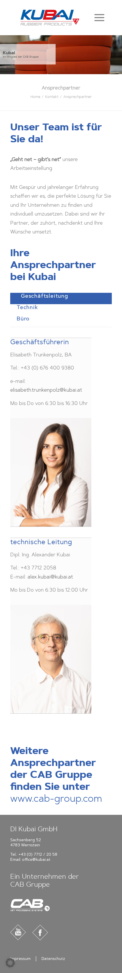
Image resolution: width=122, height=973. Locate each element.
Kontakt (51, 97)
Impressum (20, 958)
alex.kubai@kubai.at (50, 577)
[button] (99, 17)
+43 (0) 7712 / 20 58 (37, 854)
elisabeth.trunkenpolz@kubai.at (46, 390)
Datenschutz (53, 958)
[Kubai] (49, 18)
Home (35, 97)
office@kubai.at (36, 859)
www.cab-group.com (56, 798)
